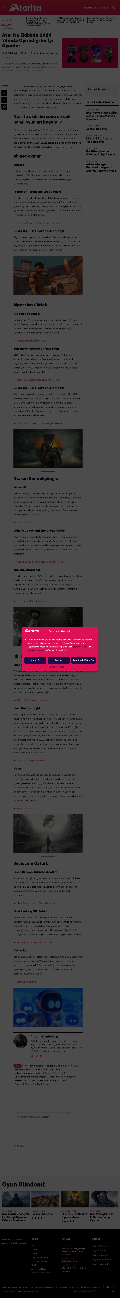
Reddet (58, 660)
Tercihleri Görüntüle (83, 660)
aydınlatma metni (36, 650)
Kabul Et (35, 660)
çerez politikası (80, 646)
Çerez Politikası (57, 666)
